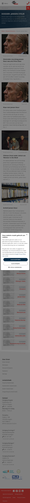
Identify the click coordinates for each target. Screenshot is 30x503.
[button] (15, 267)
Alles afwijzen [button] (15, 263)
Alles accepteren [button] (15, 259)
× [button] (26, 234)
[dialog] (15, 251)
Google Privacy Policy (20, 254)
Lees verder (5, 256)
